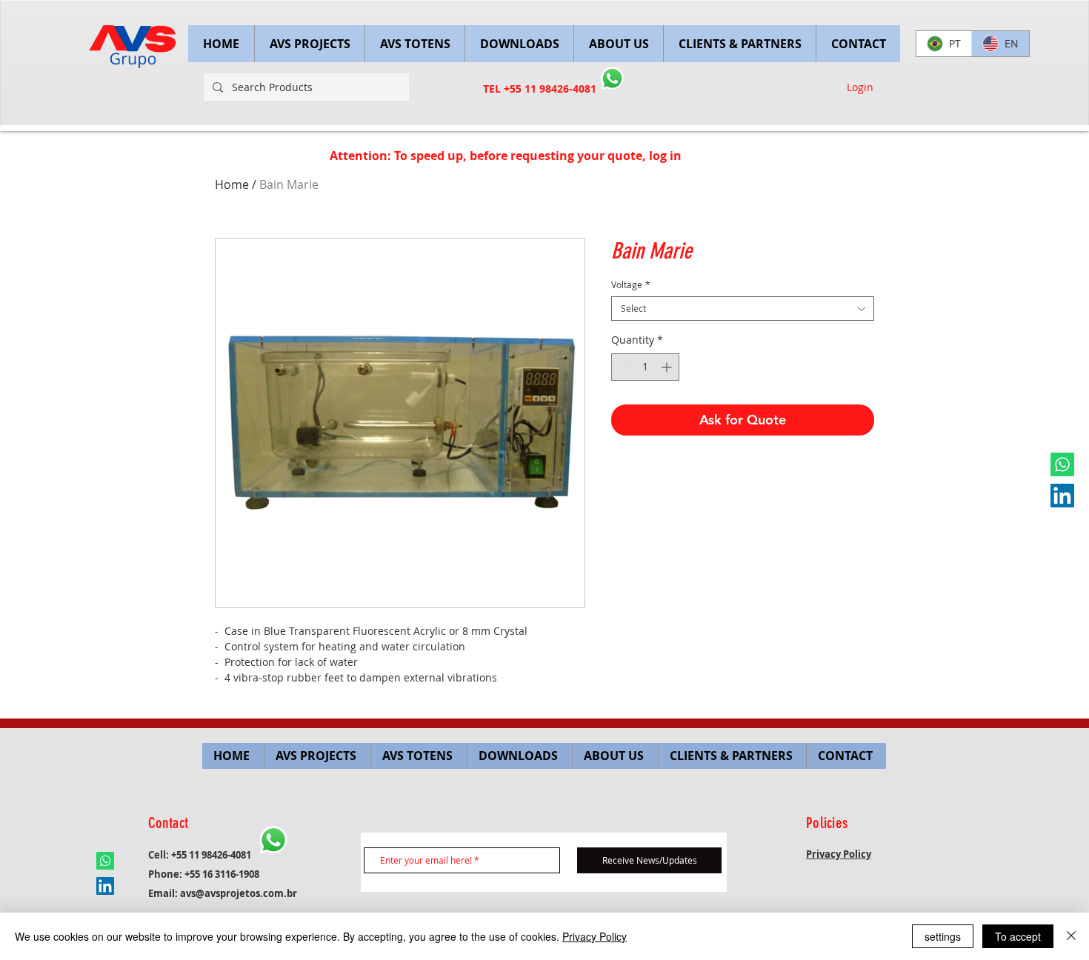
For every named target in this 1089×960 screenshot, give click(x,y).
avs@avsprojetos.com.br (238, 893)
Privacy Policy (594, 936)
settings (943, 936)
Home (232, 184)
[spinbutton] (645, 367)
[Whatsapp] (1062, 464)
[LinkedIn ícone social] (1062, 495)
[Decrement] (622, 367)
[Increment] (668, 367)
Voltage (630, 284)
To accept (1018, 936)
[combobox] (742, 308)
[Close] (1071, 936)
